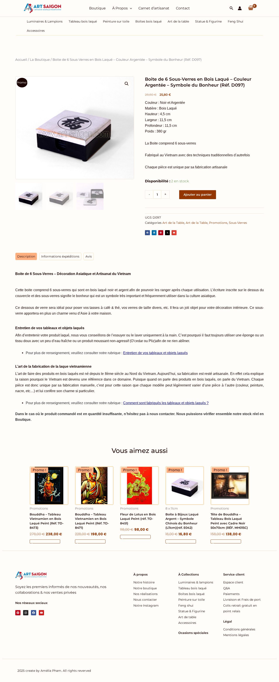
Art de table (187, 617)
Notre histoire (144, 582)
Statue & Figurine (208, 21)
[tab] (26, 256)
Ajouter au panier (198, 195)
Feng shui (185, 605)
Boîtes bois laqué (148, 21)
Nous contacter (145, 600)
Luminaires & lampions (195, 582)
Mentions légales (236, 635)
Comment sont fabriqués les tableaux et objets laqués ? (166, 403)
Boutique (97, 8)
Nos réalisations (145, 594)
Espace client (233, 582)
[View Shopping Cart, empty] (250, 8)
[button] (231, 8)
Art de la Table (173, 223)
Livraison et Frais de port (242, 600)
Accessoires (36, 31)
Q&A (226, 588)
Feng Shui (235, 21)
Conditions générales (239, 629)
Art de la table (178, 21)
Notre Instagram (146, 605)
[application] (130, 8)
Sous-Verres (238, 223)
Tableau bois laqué (83, 21)
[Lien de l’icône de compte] (240, 8)
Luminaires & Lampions (45, 21)
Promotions (218, 223)
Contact (183, 8)
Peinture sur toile (116, 21)
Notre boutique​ (145, 588)
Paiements (231, 594)
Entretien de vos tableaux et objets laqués (155, 353)
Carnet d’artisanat (153, 8)
